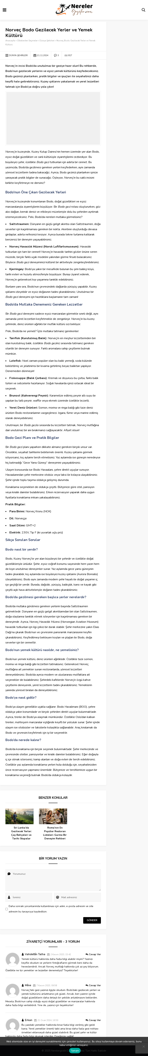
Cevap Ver (95, 954)
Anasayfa (10, 40)
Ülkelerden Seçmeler (27, 40)
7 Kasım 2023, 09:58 (46, 985)
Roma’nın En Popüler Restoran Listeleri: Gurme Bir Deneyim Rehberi (55, 833)
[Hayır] (143, 1046)
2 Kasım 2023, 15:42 (61, 954)
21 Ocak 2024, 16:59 (48, 1020)
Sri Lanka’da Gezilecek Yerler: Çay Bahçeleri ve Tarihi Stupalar (21, 833)
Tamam (75, 1050)
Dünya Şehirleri (47, 40)
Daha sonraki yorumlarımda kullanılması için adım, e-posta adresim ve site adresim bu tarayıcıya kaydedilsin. (51, 908)
